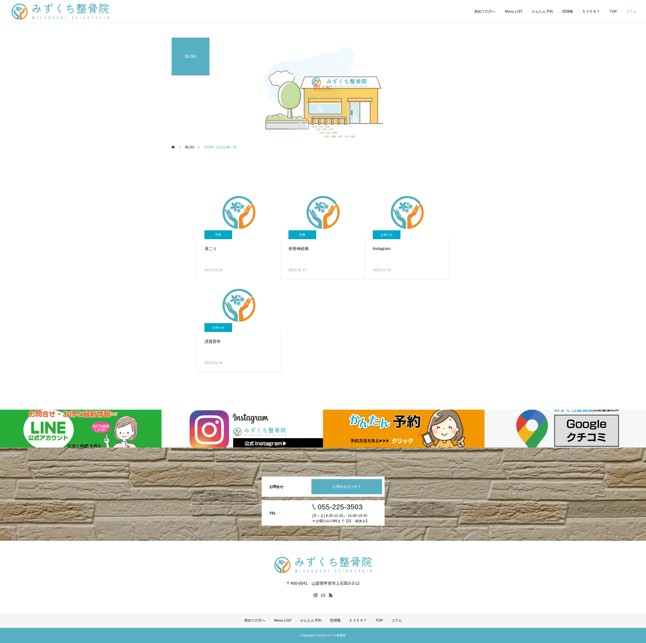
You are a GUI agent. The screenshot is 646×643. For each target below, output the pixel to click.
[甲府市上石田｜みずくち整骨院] (72, 11)
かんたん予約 (542, 11)
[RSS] (330, 595)
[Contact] (323, 595)
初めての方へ (485, 11)
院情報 (567, 11)
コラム (631, 11)
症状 (218, 234)
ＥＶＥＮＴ (591, 11)
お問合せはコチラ (347, 487)
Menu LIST (514, 11)
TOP (613, 11)
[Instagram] (315, 595)
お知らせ (387, 234)
